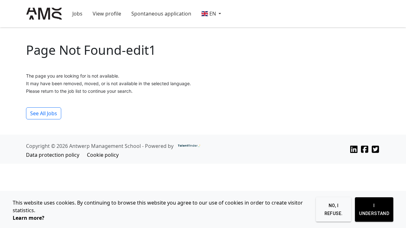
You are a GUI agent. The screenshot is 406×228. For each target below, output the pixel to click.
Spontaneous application (161, 13)
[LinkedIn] (353, 149)
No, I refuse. (333, 209)
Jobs (77, 13)
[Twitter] (375, 149)
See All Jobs (43, 113)
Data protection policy (52, 154)
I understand (374, 209)
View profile (107, 13)
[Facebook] (364, 149)
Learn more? (28, 217)
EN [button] (212, 13)
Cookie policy (103, 154)
